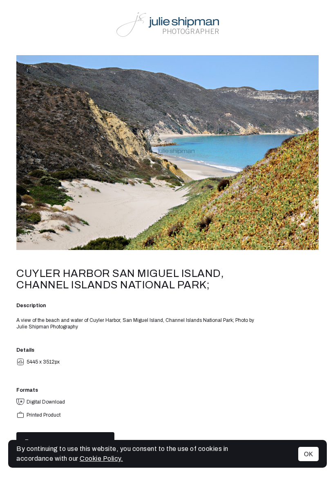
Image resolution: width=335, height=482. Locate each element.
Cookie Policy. (101, 458)
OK (308, 454)
